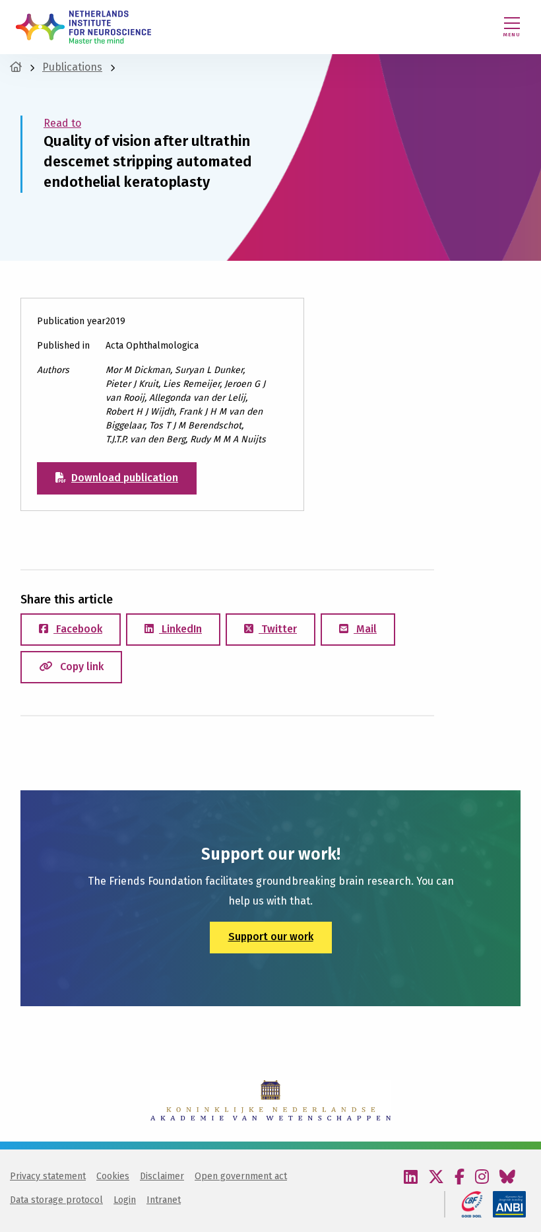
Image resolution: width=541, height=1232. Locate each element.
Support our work (270, 936)
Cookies (112, 1176)
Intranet (163, 1200)
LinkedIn (180, 629)
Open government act (241, 1176)
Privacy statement (48, 1176)
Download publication (124, 477)
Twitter (278, 629)
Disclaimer (162, 1176)
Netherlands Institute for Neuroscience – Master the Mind (83, 27)
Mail (365, 629)
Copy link (80, 666)
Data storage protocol (56, 1200)
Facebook (77, 629)
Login (124, 1200)
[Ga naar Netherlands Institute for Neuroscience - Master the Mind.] (16, 67)
